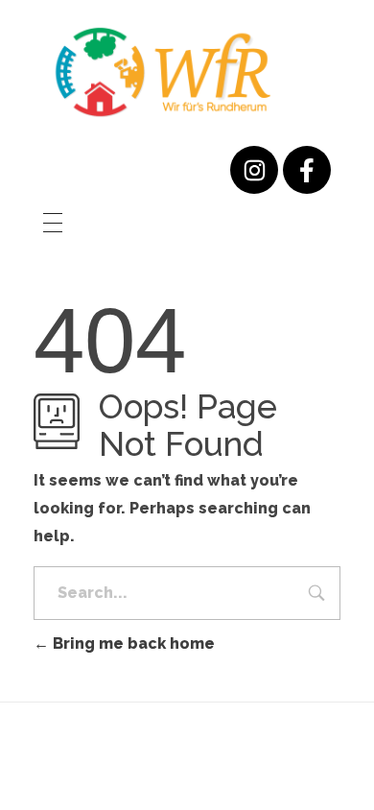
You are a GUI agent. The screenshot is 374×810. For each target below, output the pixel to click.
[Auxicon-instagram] (254, 170)
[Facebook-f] (307, 170)
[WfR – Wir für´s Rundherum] (163, 72)
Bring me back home (132, 643)
